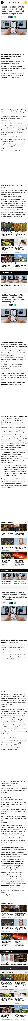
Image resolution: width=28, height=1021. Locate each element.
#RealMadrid (13, 471)
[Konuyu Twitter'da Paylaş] (12, 17)
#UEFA (5, 473)
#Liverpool (6, 471)
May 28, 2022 (13, 475)
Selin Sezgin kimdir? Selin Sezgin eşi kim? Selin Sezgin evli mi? (6, 285)
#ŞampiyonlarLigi (21, 471)
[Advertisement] (14, 44)
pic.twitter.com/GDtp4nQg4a (18, 473)
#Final (8, 473)
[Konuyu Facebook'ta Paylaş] (9, 17)
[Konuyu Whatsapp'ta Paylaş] (15, 17)
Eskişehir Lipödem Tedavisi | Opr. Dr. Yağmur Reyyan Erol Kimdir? (7, 964)
